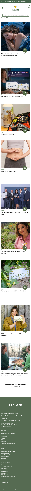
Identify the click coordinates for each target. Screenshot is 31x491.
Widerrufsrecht (5, 471)
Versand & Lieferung (6, 470)
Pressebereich (4, 436)
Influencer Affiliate (5, 456)
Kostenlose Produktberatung (8, 443)
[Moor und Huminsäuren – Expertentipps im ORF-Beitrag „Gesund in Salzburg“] (15, 356)
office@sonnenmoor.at (6, 426)
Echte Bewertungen (6, 475)
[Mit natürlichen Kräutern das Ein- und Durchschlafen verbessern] (15, 36)
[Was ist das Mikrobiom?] (15, 154)
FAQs (2, 439)
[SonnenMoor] (15, 8)
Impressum (4, 468)
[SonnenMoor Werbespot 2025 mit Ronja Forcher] (15, 235)
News (8, 17)
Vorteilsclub (4, 441)
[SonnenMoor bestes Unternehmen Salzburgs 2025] (15, 196)
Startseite (3, 17)
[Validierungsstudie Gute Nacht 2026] (15, 80)
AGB (2, 465)
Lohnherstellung (5, 453)
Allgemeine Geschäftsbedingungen (10, 489)
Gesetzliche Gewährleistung (8, 476)
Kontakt (3, 438)
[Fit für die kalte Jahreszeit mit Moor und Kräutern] (15, 317)
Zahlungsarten (4, 473)
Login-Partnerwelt (5, 455)
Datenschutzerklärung (6, 466)
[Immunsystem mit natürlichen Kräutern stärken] (15, 273)
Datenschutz (5, 482)
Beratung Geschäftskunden (8, 451)
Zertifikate (3, 458)
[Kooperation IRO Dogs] (15, 117)
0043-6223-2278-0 (8, 423)
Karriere (3, 434)
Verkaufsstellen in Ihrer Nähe (8, 433)
